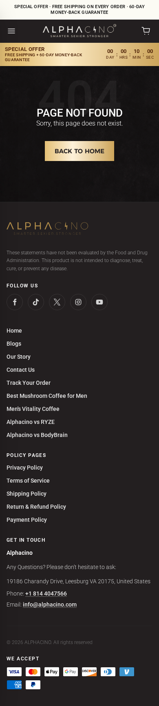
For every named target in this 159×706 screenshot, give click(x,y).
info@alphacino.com (50, 604)
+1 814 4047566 (46, 593)
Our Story (19, 356)
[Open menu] (11, 31)
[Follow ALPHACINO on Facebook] (15, 302)
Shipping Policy (26, 493)
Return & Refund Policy (36, 506)
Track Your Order (29, 382)
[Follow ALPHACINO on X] (57, 302)
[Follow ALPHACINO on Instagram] (78, 302)
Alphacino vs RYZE (31, 422)
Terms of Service (28, 480)
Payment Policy (27, 519)
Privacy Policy (25, 467)
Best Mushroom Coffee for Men (47, 396)
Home (14, 330)
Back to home (79, 151)
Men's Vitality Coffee (33, 409)
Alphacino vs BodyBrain (37, 435)
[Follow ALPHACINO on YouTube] (99, 302)
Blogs (14, 343)
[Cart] (145, 31)
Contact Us (21, 369)
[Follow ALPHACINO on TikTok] (36, 302)
